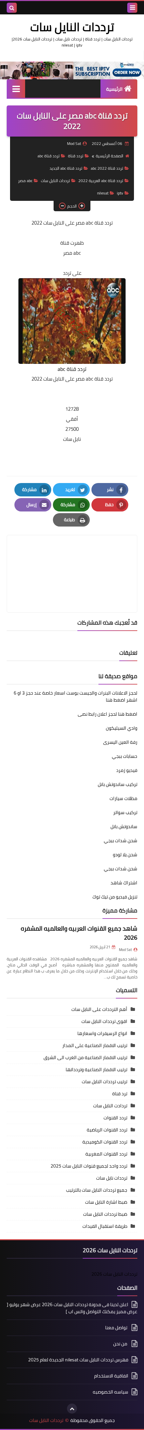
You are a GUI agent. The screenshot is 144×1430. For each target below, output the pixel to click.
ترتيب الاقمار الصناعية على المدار (94, 1045)
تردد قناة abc (49, 156)
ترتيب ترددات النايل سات (104, 1081)
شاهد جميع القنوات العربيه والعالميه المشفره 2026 (79, 933)
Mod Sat (125, 949)
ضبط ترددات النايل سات (105, 1214)
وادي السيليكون (121, 728)
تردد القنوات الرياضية (107, 1129)
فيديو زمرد (126, 770)
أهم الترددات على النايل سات (99, 1009)
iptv (120, 193)
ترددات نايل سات (111, 1178)
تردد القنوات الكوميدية (104, 1141)
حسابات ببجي (124, 756)
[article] (72, 558)
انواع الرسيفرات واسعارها (102, 1033)
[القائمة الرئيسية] (16, 88)
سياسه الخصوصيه (110, 1391)
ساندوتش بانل (124, 826)
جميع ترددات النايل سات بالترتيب (96, 1190)
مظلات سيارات (123, 798)
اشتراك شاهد (124, 882)
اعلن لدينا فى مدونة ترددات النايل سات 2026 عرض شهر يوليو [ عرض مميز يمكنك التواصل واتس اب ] (72, 1308)
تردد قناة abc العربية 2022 (100, 180)
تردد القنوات (115, 1117)
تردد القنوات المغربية (106, 1153)
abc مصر (25, 180)
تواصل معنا (116, 1327)
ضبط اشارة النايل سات (106, 1202)
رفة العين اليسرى (120, 742)
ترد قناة (119, 1093)
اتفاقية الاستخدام (111, 1375)
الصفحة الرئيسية (109, 156)
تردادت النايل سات (110, 1105)
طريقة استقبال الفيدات (104, 1226)
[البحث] (12, 8)
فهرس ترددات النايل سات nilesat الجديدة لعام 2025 (78, 1359)
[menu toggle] (132, 8)
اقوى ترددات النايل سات (104, 1021)
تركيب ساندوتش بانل (117, 784)
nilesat (103, 193)
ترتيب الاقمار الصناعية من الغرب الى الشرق (85, 1057)
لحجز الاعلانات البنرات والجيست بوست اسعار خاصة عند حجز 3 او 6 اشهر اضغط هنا (75, 696)
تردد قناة (75, 156)
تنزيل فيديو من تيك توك (114, 896)
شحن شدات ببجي (120, 840)
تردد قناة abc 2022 (107, 168)
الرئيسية (114, 89)
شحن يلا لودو (125, 854)
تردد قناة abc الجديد (66, 168)
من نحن (120, 1343)
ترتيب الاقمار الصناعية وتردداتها (96, 1069)
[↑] (72, 1409)
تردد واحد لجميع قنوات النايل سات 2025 (89, 1166)
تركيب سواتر (125, 812)
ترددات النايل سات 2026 (114, 1274)
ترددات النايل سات (72, 27)
